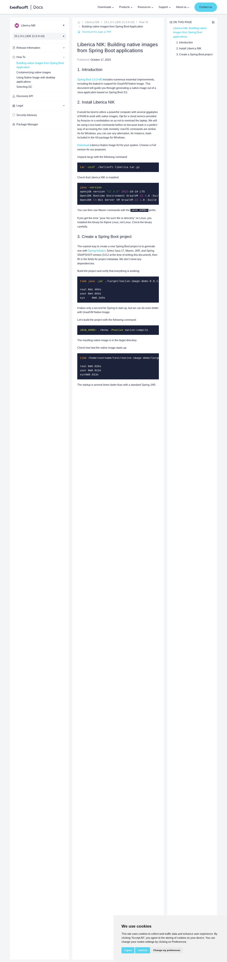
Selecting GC (24, 86)
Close (213, 22)
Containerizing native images (33, 72)
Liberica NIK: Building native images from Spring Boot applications (190, 32)
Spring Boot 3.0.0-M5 (89, 79)
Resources (144, 7)
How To (143, 22)
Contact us (205, 7)
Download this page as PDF (97, 31)
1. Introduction (184, 42)
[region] (39, 489)
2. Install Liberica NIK (188, 48)
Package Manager (27, 124)
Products (124, 7)
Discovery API (24, 96)
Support (163, 7)
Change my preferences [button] (166, 950)
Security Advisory (26, 115)
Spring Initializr (96, 250)
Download (83, 145)
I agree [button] (128, 950)
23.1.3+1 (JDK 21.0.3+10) (119, 22)
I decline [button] (142, 950)
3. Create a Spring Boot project (194, 54)
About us (181, 7)
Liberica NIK (92, 22)
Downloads (104, 7)
